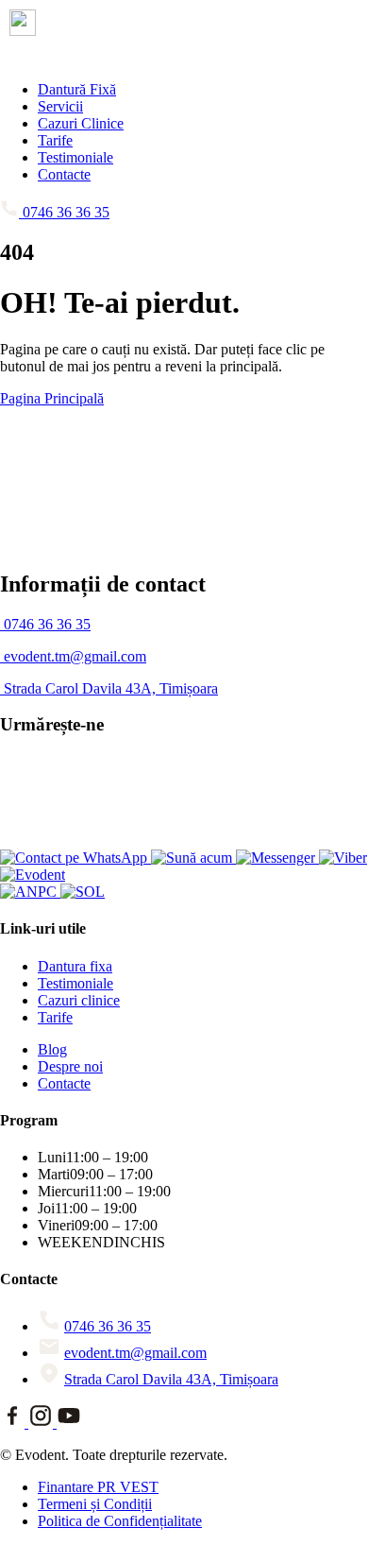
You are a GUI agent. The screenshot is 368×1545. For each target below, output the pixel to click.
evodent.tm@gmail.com (135, 1353)
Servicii (60, 106)
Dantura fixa (75, 966)
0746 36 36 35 (107, 1326)
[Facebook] (14, 1423)
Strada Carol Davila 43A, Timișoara (171, 1379)
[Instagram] (42, 1423)
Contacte (64, 174)
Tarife (55, 140)
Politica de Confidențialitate (120, 1521)
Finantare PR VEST (98, 1487)
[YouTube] (69, 1423)
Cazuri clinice (79, 1000)
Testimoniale (75, 157)
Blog (52, 1049)
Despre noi (70, 1066)
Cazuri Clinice (81, 123)
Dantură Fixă (77, 89)
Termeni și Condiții (95, 1504)
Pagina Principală (52, 398)
